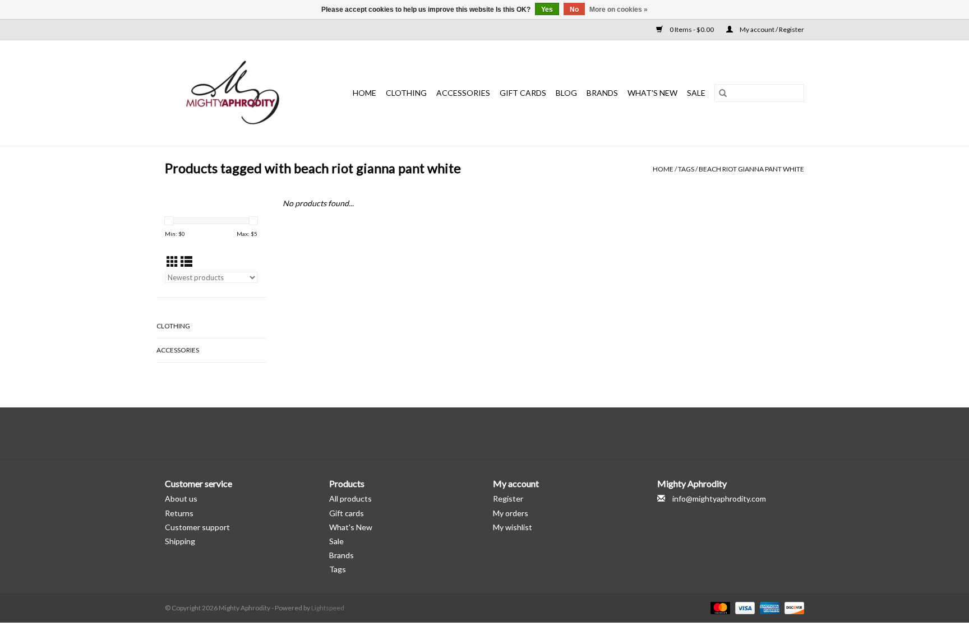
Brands (602, 93)
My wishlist (512, 527)
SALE (696, 93)
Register (508, 498)
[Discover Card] (792, 607)
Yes (547, 9)
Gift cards (523, 93)
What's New (350, 527)
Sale (336, 541)
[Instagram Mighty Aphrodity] (514, 433)
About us (181, 498)
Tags (686, 169)
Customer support (197, 527)
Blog (566, 93)
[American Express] (768, 607)
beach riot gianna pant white (751, 169)
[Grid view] (172, 261)
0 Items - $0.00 (691, 29)
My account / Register (771, 29)
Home (364, 93)
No (574, 9)
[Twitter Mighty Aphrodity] (475, 433)
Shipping (180, 541)
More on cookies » (618, 9)
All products (350, 498)
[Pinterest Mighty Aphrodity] (495, 433)
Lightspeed (327, 608)
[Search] (722, 93)
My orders (510, 513)
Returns (179, 513)
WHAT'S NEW (652, 93)
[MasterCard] (719, 607)
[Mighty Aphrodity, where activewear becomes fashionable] (239, 93)
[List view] (186, 261)
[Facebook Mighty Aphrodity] (455, 433)
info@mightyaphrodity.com (719, 498)
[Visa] (743, 607)
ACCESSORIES (463, 93)
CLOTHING (406, 93)
